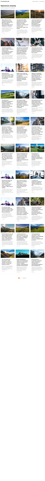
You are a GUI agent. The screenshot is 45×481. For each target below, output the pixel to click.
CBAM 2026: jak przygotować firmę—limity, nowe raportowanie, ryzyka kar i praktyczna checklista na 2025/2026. (7, 76)
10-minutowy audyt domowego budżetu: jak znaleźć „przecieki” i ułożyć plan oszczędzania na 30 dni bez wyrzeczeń (7, 210)
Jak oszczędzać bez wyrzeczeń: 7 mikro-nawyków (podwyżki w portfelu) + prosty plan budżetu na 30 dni (7, 262)
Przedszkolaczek (5, 1)
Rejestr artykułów (35, 1)
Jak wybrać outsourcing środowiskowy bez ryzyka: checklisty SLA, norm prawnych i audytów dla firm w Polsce (37, 50)
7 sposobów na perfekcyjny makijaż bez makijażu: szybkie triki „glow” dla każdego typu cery (37, 183)
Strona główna (41, 1)
